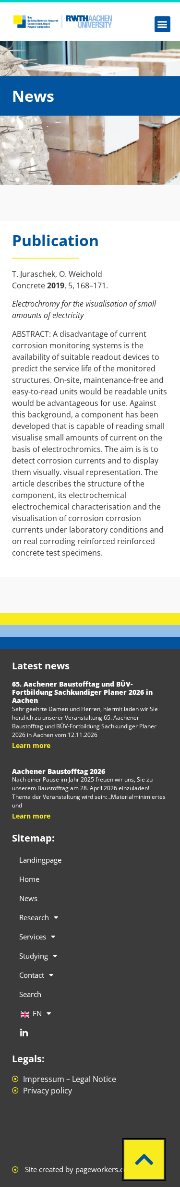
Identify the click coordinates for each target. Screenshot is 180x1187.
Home (29, 879)
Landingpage (40, 860)
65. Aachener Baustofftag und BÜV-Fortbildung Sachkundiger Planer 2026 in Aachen (82, 692)
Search (30, 994)
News (28, 898)
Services (32, 936)
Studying (33, 956)
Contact (31, 975)
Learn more (31, 745)
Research (34, 917)
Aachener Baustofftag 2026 (58, 771)
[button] (162, 24)
